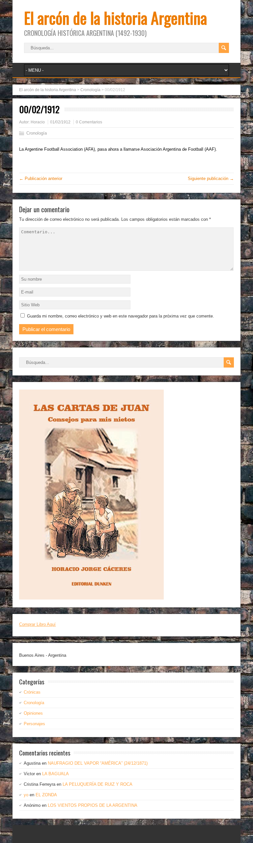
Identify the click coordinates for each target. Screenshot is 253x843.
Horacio (38, 122)
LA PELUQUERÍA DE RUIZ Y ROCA (97, 784)
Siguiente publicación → (211, 178)
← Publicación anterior (40, 178)
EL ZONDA (46, 794)
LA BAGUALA (55, 773)
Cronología (36, 133)
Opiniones (33, 713)
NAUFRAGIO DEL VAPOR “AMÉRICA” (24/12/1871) (98, 763)
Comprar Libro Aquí (37, 624)
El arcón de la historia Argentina (115, 17)
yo (26, 794)
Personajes (34, 723)
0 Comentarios (89, 122)
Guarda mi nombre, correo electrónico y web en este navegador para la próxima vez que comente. (120, 316)
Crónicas (32, 692)
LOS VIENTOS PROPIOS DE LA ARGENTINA (92, 805)
